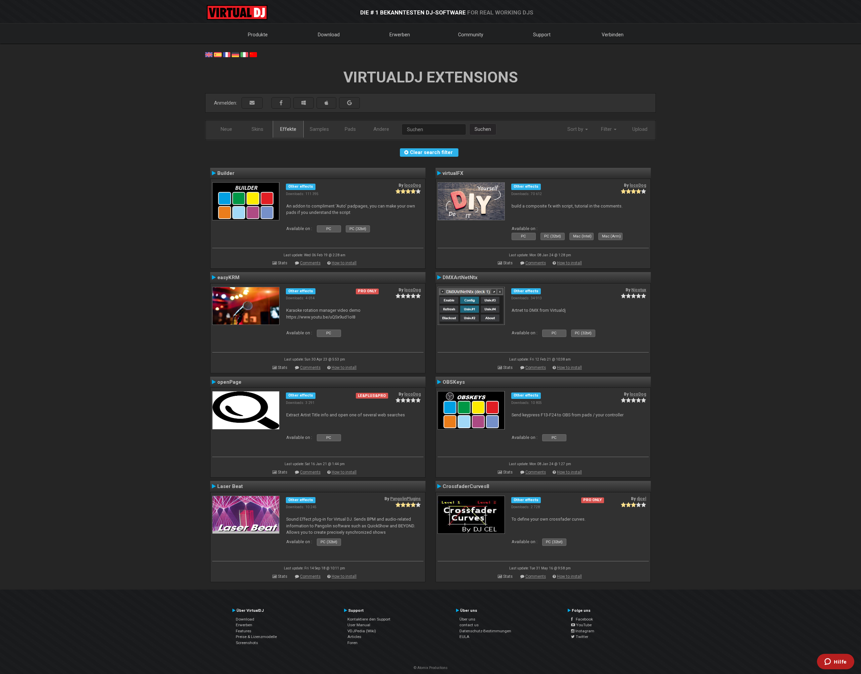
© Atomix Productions (431, 668)
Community (470, 34)
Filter (607, 129)
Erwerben (399, 34)
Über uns (467, 619)
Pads (350, 129)
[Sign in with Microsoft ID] (303, 103)
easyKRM (228, 277)
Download (329, 34)
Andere (381, 129)
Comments (310, 263)
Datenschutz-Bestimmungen (485, 631)
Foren (352, 642)
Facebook (583, 619)
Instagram (584, 631)
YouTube (583, 625)
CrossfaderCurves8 (466, 486)
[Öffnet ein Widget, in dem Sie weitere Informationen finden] (835, 662)
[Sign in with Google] (349, 103)
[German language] (235, 54)
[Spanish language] (217, 54)
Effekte (288, 129)
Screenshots (247, 642)
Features (243, 631)
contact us (469, 625)
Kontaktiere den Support (368, 619)
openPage (229, 382)
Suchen (483, 129)
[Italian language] (244, 54)
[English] (209, 54)
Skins (257, 129)
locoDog (412, 185)
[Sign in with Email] (252, 103)
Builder (225, 173)
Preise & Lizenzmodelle (256, 636)
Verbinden (613, 34)
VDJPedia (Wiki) (361, 631)
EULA (464, 636)
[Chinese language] (253, 54)
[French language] (226, 54)
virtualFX (453, 173)
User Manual (358, 625)
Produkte (258, 34)
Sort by (576, 129)
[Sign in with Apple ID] (326, 103)
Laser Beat (230, 486)
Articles (354, 636)
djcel (641, 498)
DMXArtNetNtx (460, 277)
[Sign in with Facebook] (281, 103)
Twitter (581, 636)
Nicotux (638, 290)
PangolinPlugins (405, 498)
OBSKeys (454, 382)
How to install (344, 263)
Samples (319, 129)
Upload (639, 129)
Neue (226, 129)
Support (542, 34)
